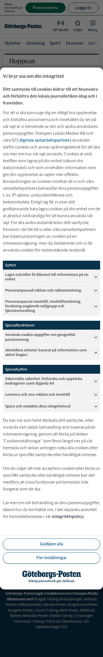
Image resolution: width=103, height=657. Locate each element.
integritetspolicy (68, 516)
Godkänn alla (51, 544)
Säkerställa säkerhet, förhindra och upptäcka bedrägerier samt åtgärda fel (43, 381)
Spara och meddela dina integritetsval (38, 406)
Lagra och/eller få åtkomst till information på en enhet (46, 277)
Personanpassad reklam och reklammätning (43, 290)
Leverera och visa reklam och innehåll (37, 394)
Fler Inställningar (51, 557)
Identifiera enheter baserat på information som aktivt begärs (46, 352)
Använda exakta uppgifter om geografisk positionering (40, 337)
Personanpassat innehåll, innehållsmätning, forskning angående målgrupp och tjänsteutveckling (43, 306)
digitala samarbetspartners (45, 140)
